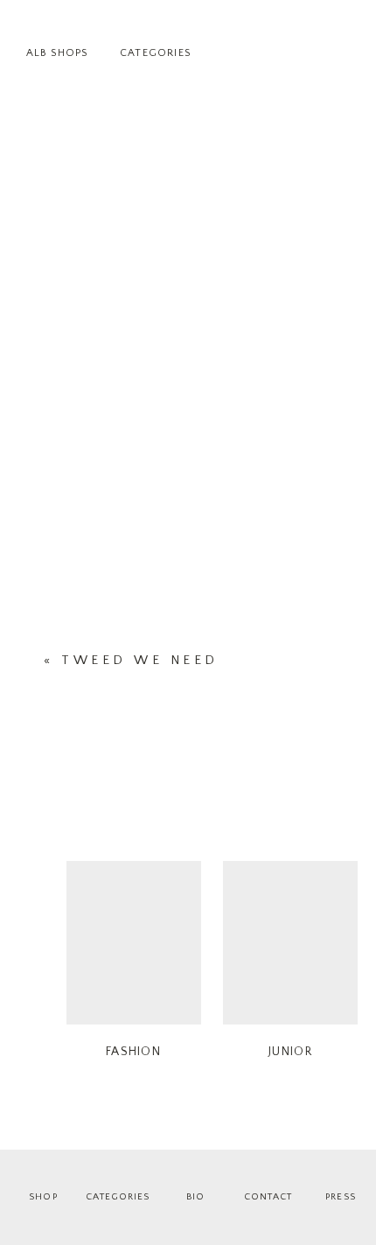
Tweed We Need (140, 660)
